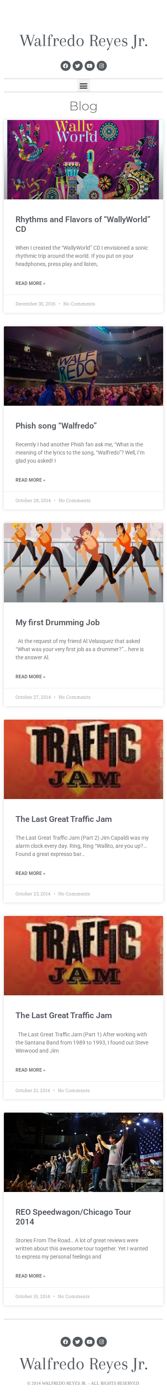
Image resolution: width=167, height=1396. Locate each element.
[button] (83, 85)
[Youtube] (90, 66)
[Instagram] (102, 66)
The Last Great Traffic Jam (64, 819)
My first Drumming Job (58, 622)
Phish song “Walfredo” (56, 425)
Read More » (30, 283)
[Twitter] (78, 66)
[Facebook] (66, 66)
